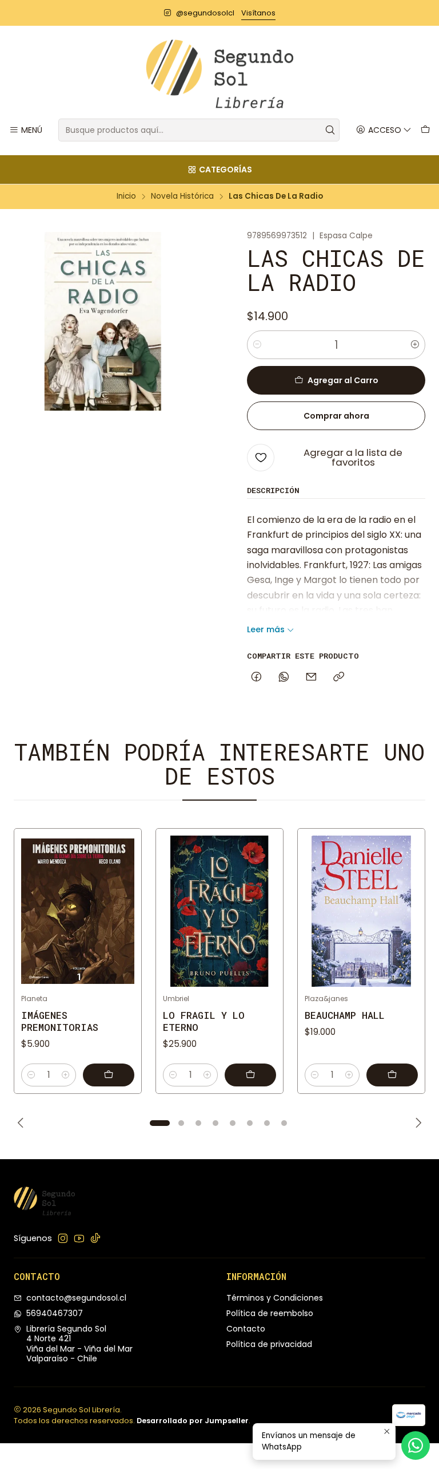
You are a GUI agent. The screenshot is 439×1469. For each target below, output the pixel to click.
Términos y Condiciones (274, 1297)
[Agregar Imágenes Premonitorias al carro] (108, 1075)
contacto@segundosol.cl (76, 1297)
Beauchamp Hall (345, 1015)
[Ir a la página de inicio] (219, 74)
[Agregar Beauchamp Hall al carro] (392, 1075)
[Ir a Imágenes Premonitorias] (77, 911)
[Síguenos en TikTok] (95, 1238)
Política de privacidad (269, 1344)
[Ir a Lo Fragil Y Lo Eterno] (219, 911)
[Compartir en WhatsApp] (283, 677)
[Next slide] (416, 1123)
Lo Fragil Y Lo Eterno (204, 1021)
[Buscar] (330, 130)
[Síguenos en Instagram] (63, 1238)
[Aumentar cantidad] (415, 345)
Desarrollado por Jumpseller (193, 1420)
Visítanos (258, 13)
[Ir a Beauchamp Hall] (361, 911)
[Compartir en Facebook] (256, 677)
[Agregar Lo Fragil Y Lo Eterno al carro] (250, 1075)
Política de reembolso (269, 1313)
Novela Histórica (182, 196)
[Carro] (425, 130)
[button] (159, 1123)
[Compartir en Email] (311, 677)
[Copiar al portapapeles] (338, 677)
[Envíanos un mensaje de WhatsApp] (415, 1445)
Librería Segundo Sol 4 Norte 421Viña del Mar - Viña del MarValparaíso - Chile (79, 1344)
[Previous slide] (22, 1123)
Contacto (245, 1328)
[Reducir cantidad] (257, 345)
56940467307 (54, 1313)
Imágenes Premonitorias (59, 1021)
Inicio (126, 196)
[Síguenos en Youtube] (79, 1238)
